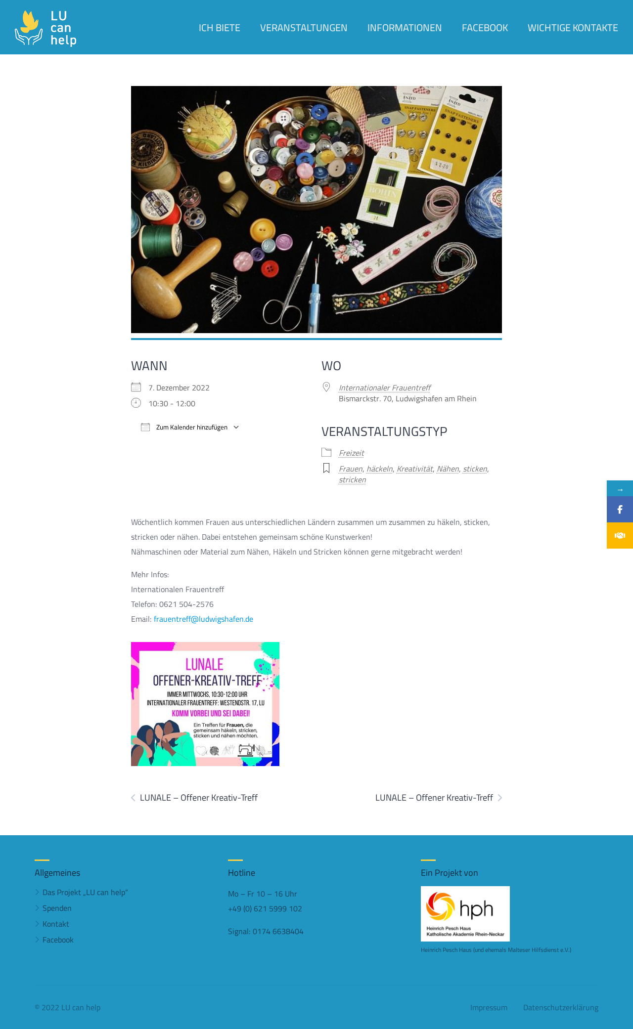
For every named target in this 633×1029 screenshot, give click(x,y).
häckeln (379, 468)
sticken (475, 468)
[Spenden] (620, 535)
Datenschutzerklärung (560, 1007)
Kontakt (56, 923)
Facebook (58, 939)
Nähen (448, 468)
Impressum (488, 1007)
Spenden (57, 907)
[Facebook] (620, 509)
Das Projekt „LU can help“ (85, 892)
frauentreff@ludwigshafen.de (203, 618)
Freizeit (351, 452)
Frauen (350, 468)
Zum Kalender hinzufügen (191, 427)
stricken (352, 479)
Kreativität (415, 468)
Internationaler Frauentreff (384, 387)
